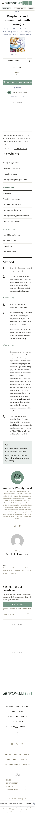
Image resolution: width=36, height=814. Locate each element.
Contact (23, 759)
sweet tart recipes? (20, 149)
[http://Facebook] (20, 526)
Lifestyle (17, 733)
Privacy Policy (22, 608)
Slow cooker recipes (17, 716)
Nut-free (29, 570)
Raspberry (13, 573)
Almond (21, 568)
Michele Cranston (17, 554)
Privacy (17, 755)
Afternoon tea (6, 568)
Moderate (28, 568)
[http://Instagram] (15, 526)
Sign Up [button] (25, 4)
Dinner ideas (17, 711)
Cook (17, 72)
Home (17, 11)
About (8, 755)
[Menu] (3, 3)
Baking (31, 8)
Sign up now (17, 604)
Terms (26, 755)
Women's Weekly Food (20, 92)
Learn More (28, 803)
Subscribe (11, 759)
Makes (16, 67)
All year (14, 568)
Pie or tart (5, 573)
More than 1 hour (19, 570)
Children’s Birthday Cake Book (17, 727)
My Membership (20, 8)
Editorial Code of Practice (17, 764)
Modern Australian (7, 570)
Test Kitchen (17, 721)
